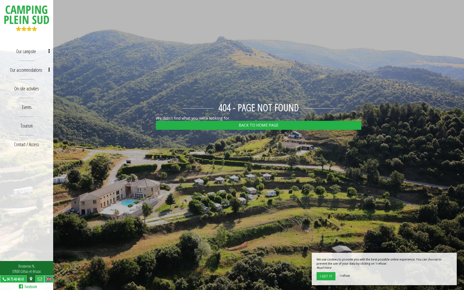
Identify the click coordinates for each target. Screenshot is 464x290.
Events (27, 107)
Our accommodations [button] (26, 70)
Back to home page (258, 125)
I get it (326, 276)
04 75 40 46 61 (15, 279)
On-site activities (26, 88)
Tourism (27, 126)
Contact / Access (26, 144)
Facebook (30, 286)
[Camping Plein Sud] (26, 18)
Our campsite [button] (26, 51)
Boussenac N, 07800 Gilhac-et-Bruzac (26, 268)
